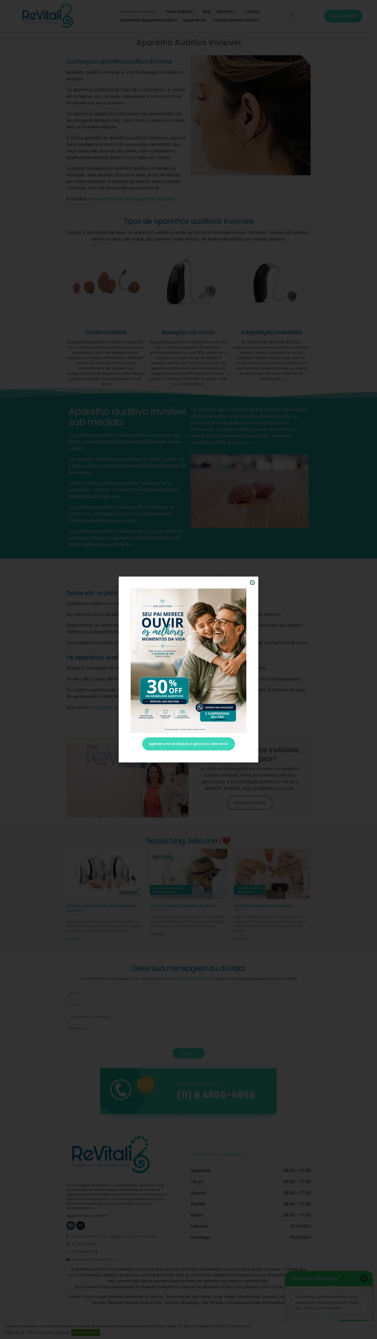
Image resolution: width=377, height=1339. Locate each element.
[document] (188, 669)
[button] (252, 582)
